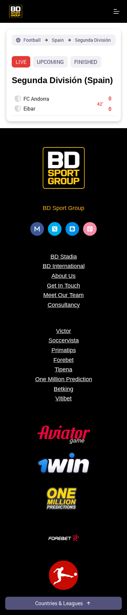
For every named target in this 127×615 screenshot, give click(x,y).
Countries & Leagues (59, 603)
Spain (58, 40)
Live (21, 61)
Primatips (63, 350)
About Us (63, 276)
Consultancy (64, 305)
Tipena (63, 369)
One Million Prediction (63, 379)
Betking (63, 389)
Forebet (63, 360)
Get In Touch (63, 285)
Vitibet (63, 398)
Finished (85, 61)
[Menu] (117, 11)
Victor (63, 331)
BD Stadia (63, 256)
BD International (64, 266)
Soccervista (64, 340)
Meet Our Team (63, 295)
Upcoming (50, 61)
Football (32, 40)
